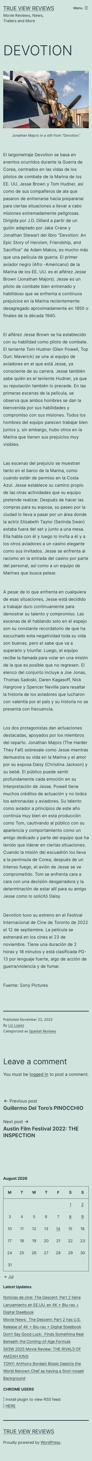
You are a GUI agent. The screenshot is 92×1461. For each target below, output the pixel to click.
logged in (39, 1074)
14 (58, 1228)
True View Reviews (28, 8)
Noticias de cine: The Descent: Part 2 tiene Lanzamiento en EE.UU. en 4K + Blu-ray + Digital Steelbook (42, 1304)
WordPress (50, 1442)
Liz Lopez (16, 1025)
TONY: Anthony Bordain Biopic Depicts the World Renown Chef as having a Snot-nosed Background (43, 1371)
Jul (10, 1276)
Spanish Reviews (42, 1031)
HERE (11, 1406)
